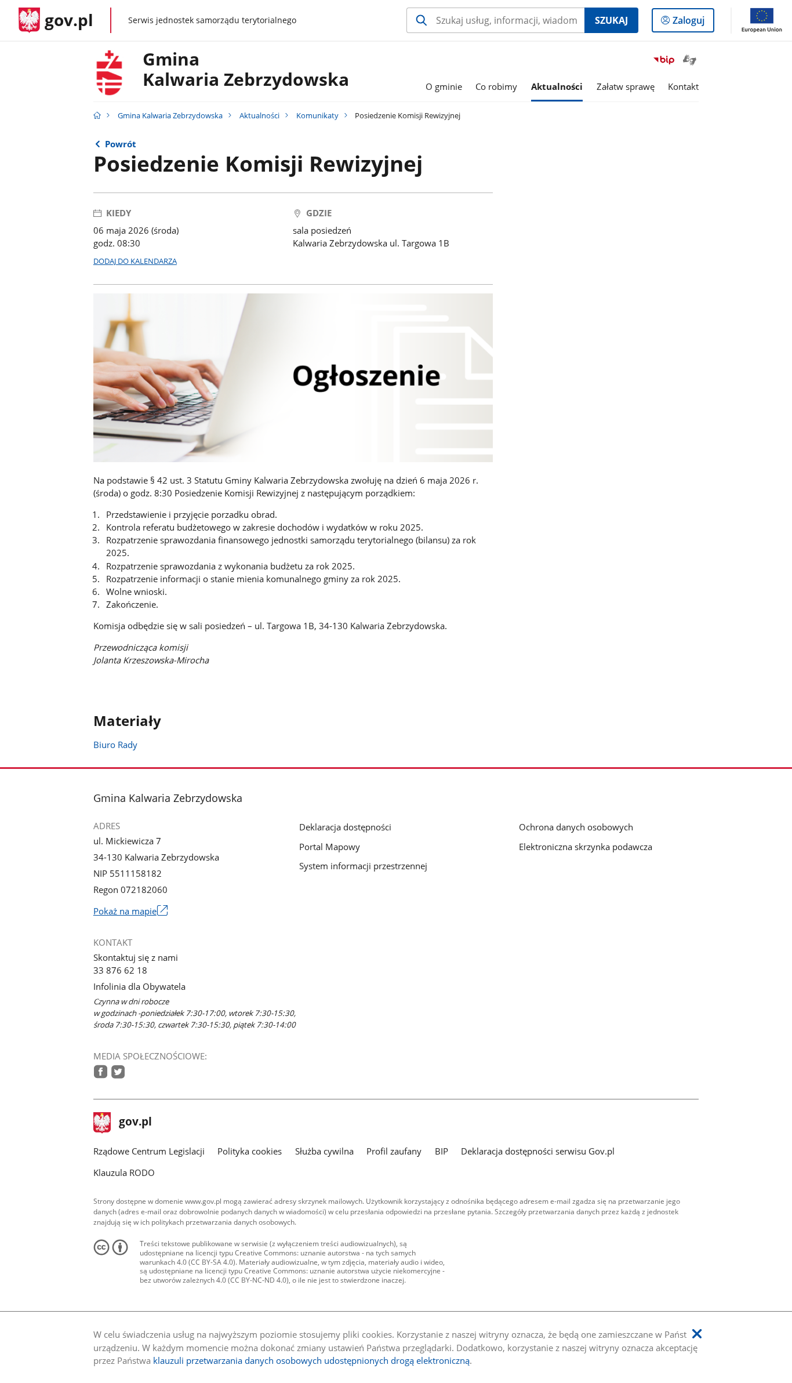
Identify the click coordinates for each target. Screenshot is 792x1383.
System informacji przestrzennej (363, 866)
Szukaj (611, 20)
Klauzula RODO (124, 1172)
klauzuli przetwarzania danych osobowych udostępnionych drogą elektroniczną (311, 1360)
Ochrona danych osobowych (576, 827)
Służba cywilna (324, 1151)
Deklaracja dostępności (345, 827)
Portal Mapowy (329, 846)
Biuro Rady (115, 744)
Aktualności (259, 115)
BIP (441, 1151)
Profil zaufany (394, 1151)
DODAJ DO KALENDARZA (135, 261)
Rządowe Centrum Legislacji (149, 1151)
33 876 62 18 (120, 970)
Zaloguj (693, 22)
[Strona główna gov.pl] (97, 115)
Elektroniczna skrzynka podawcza (585, 846)
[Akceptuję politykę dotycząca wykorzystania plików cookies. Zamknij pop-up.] (696, 1334)
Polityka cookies (249, 1151)
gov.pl (135, 1122)
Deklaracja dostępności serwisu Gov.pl (538, 1151)
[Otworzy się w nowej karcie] (100, 1071)
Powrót (120, 144)
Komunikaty (317, 115)
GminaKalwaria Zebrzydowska (246, 70)
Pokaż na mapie (130, 911)
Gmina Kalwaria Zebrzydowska (170, 115)
